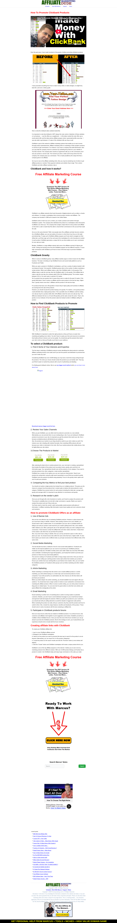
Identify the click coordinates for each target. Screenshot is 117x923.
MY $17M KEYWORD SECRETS (41, 867)
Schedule (47, 6)
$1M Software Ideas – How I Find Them (43, 876)
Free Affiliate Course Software (40, 874)
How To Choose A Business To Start (42, 836)
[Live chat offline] (58, 910)
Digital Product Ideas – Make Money (42, 850)
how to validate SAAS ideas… (40, 845)
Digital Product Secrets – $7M (40, 878)
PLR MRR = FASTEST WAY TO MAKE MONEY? (45, 864)
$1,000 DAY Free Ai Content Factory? (42, 871)
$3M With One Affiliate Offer (40, 834)
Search (82, 766)
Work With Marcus (56, 6)
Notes (70, 6)
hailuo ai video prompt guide (40, 857)
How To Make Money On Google (41, 852)
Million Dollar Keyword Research (41, 859)
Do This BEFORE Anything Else (41, 855)
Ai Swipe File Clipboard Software (41, 869)
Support (65, 6)
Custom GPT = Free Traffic (40, 838)
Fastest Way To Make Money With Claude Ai (44, 843)
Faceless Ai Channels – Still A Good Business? (45, 848)
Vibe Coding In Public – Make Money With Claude (45, 841)
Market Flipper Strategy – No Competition (43, 862)
